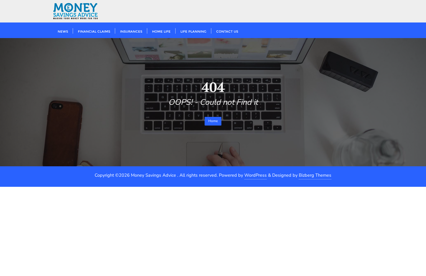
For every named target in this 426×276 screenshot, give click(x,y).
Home (213, 121)
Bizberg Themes (315, 175)
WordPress (255, 175)
